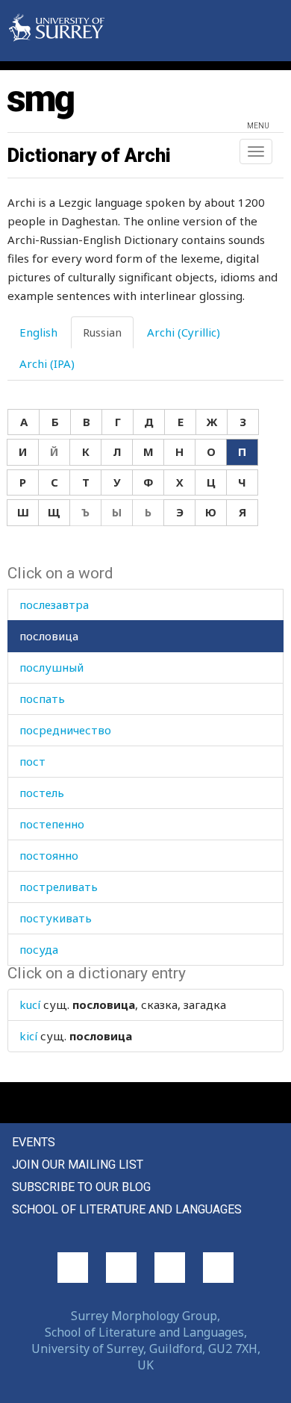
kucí (29, 1004)
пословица (48, 635)
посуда (38, 949)
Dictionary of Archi (89, 155)
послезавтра (54, 604)
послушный (51, 667)
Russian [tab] (102, 332)
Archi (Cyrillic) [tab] (183, 332)
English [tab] (38, 332)
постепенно (51, 823)
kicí (28, 1035)
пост (32, 761)
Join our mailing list (77, 1164)
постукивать (55, 917)
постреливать (58, 886)
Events (33, 1142)
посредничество (65, 729)
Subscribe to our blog (81, 1187)
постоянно (48, 855)
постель (41, 792)
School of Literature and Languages (127, 1209)
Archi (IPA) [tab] (47, 363)
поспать (42, 698)
